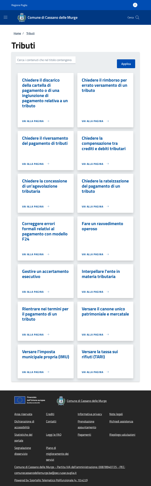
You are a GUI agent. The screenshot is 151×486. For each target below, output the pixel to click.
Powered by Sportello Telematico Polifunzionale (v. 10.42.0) (51, 480)
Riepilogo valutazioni (122, 434)
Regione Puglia (19, 5)
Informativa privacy (90, 414)
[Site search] (137, 17)
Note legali (116, 414)
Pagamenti (84, 434)
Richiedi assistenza (121, 421)
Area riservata (23, 414)
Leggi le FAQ (54, 434)
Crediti (50, 414)
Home (17, 33)
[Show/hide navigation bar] (5, 17)
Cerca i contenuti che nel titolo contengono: (44, 60)
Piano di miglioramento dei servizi (57, 454)
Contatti (51, 421)
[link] (36, 121)
